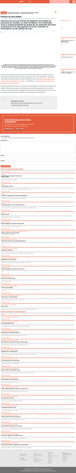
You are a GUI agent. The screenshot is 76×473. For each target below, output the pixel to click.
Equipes (49, 463)
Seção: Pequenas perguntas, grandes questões (14, 231)
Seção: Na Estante (6, 277)
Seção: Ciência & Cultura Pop (9, 286)
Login (29, 1)
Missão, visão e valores (53, 455)
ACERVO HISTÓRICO (66, 454)
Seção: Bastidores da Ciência (9, 248)
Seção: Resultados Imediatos (9, 258)
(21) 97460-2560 (23, 459)
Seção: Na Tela (5, 267)
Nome (3, 155)
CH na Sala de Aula (38, 455)
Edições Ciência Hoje (38, 454)
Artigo (62, 38)
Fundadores (50, 461)
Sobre (49, 454)
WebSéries (64, 460)
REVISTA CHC (65, 453)
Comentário (4, 140)
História (50, 457)
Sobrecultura (65, 457)
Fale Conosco (37, 461)
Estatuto (50, 458)
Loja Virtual (36, 458)
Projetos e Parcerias (38, 460)
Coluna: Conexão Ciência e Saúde (10, 295)
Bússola (64, 458)
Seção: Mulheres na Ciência (9, 239)
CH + (35, 457)
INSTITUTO (50, 453)
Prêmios (50, 460)
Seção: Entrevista (6, 222)
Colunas (64, 455)
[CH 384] (29, 13)
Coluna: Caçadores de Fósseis (9, 317)
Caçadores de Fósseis (14, 13)
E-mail (3, 160)
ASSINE (21, 1)
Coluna (3, 13)
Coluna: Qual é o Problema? (9, 305)
